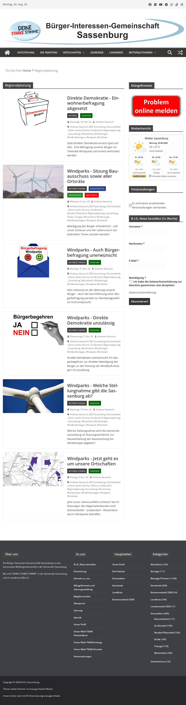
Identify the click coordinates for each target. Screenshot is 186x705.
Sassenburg (74, 133)
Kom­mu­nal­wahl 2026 (123, 599)
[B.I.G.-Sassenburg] (93, 18)
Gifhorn (94, 485)
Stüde (70, 216)
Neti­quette (79, 603)
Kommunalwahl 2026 (162, 592)
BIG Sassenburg (97, 126)
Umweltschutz (158, 661)
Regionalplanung (112, 130)
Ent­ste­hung (25, 52)
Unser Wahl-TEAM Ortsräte (88, 649)
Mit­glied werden (82, 596)
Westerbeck (87, 133)
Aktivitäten (156, 564)
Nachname (137, 243)
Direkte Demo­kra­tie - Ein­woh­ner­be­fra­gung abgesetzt (93, 103)
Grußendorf (96, 130)
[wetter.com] (139, 177)
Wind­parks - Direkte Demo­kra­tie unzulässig (91, 320)
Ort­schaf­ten (72, 52)
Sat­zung (78, 610)
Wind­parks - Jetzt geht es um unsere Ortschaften (92, 461)
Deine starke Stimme (79, 130)
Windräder (102, 137)
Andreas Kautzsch (105, 121)
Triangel (78, 216)
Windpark (91, 137)
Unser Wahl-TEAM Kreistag (88, 642)
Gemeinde (97, 52)
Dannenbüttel (113, 126)
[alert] (156, 205)
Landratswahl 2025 (161, 606)
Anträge (73, 115)
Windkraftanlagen (76, 137)
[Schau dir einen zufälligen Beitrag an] (180, 52)
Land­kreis (116, 52)
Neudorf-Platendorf (77, 213)
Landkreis (156, 599)
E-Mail (134, 260)
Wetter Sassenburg (156, 138)
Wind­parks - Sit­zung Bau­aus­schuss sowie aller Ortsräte (93, 176)
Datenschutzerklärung (142, 292)
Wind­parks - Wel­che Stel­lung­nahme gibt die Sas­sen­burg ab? (92, 390)
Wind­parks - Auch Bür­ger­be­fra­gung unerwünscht (93, 252)
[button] (83, 52)
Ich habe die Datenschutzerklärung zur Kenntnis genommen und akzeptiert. (155, 283)
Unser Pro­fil (80, 624)
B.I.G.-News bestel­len (85, 564)
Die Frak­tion (48, 52)
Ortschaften (157, 613)
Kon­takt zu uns (82, 578)
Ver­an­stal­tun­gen (83, 656)
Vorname (136, 226)
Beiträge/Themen (140, 52)
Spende (78, 617)
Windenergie (100, 133)
